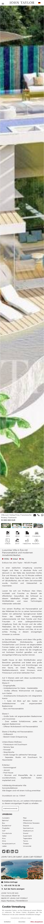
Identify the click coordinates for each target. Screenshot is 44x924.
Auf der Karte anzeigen (13, 889)
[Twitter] (4, 851)
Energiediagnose (10, 808)
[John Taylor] (22, 2)
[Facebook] (8, 851)
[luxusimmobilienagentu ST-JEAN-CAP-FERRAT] (22, 869)
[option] (22, 259)
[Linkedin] (12, 851)
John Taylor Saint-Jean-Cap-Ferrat (21, 857)
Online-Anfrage (10, 882)
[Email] (17, 851)
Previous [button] (5, 259)
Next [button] (38, 259)
